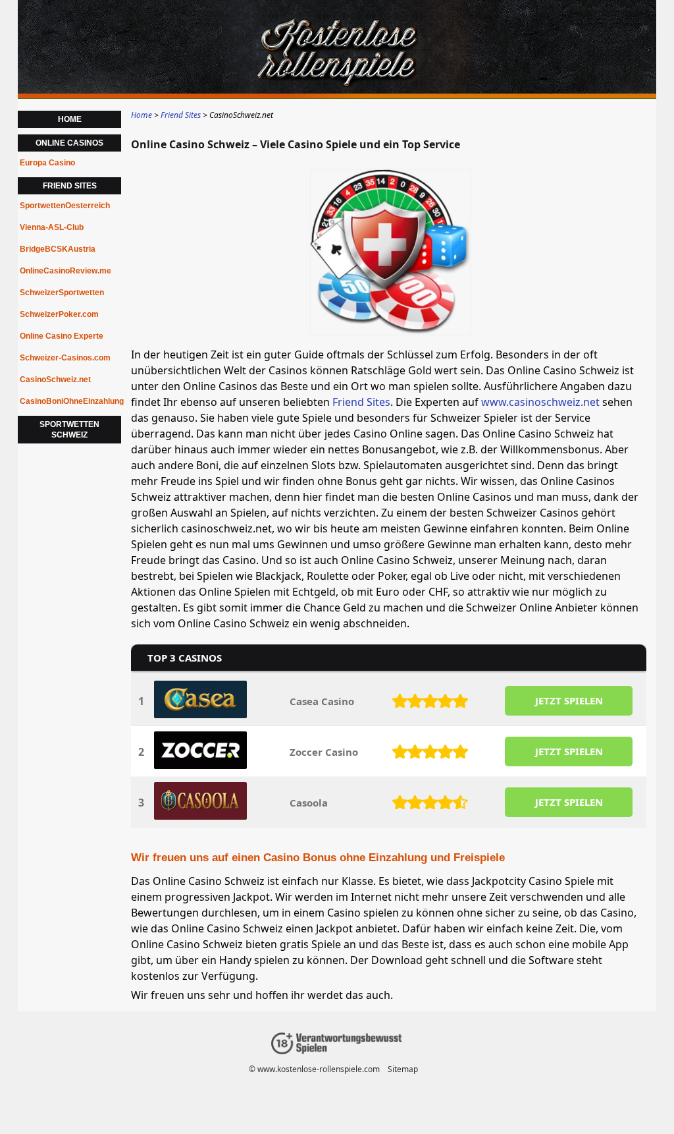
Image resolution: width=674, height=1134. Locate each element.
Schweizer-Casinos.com (65, 357)
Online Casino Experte (61, 336)
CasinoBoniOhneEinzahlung (70, 401)
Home (70, 119)
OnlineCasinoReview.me (65, 270)
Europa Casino (47, 162)
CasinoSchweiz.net (55, 379)
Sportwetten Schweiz (69, 429)
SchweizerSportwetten (62, 292)
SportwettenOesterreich (65, 205)
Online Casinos (69, 143)
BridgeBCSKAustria (57, 249)
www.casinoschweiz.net (540, 402)
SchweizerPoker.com (59, 314)
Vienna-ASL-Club (52, 227)
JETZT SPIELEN (569, 700)
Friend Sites (361, 402)
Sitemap (403, 1069)
